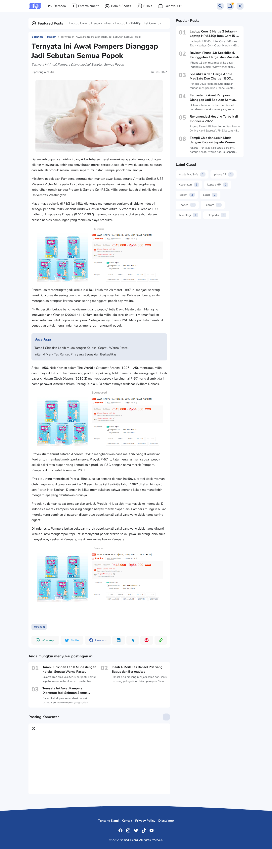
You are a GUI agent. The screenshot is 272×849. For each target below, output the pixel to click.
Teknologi (187, 215)
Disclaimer (166, 821)
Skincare (212, 205)
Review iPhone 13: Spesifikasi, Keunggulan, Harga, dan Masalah (214, 55)
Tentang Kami (108, 821)
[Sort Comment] (166, 717)
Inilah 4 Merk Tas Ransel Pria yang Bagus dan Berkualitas (75, 354)
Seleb (209, 195)
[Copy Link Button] (161, 640)
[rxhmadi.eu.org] (34, 6)
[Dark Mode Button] (240, 6)
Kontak (127, 821)
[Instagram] (128, 830)
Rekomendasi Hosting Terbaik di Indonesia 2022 (214, 118)
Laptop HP (216, 184)
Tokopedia (215, 215)
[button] (45, 640)
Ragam (40, 627)
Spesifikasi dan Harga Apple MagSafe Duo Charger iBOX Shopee (211, 76)
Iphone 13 (222, 174)
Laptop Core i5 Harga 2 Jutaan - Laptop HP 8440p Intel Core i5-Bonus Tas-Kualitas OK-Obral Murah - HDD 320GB (115, 23)
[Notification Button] (230, 6)
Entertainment (88, 6)
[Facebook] (120, 830)
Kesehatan (188, 184)
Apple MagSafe (191, 174)
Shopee (186, 205)
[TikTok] (143, 830)
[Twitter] (136, 830)
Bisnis (147, 6)
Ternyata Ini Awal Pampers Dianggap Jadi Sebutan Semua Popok (65, 690)
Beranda (60, 6)
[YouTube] (151, 830)
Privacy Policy (145, 821)
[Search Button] (220, 6)
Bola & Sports (121, 6)
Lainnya (169, 6)
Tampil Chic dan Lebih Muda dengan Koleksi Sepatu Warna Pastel (81, 348)
